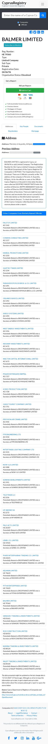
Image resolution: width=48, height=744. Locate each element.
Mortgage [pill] (35, 131)
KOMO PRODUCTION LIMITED (15, 389)
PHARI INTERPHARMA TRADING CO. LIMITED (21, 556)
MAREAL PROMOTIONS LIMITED (15, 253)
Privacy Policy (32, 715)
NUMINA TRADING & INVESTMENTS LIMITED (20, 646)
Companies (24, 22)
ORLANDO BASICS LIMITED (13, 298)
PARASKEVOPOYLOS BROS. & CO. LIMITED (19, 283)
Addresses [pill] (9, 126)
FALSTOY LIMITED (10, 223)
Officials (24, 25)
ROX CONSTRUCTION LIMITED (15, 631)
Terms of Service (17, 715)
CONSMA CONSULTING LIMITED (15, 238)
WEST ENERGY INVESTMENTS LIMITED (18, 329)
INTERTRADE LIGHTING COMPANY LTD (18, 450)
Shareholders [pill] (13, 131)
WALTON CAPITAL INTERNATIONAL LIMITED (20, 359)
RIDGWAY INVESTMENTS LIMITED (16, 344)
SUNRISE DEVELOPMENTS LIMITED (16, 480)
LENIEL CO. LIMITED (10, 540)
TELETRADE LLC (9, 495)
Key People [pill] (24, 126)
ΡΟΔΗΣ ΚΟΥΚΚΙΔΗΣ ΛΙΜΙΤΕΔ (14, 374)
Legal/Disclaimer (22, 713)
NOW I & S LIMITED (10, 465)
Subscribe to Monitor (13, 45)
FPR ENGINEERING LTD (12, 434)
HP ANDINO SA (9, 510)
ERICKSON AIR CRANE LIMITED (15, 419)
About (10, 713)
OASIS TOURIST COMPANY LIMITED (17, 404)
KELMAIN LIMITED (10, 571)
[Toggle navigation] (42, 4)
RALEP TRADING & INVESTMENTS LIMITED (20, 661)
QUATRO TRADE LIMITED (13, 268)
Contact (34, 713)
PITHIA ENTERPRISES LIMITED (15, 586)
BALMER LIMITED (9, 601)
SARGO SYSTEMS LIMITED (13, 314)
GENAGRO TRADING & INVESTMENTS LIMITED (21, 616)
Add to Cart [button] (26, 90)
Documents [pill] (38, 126)
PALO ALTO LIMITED (11, 525)
